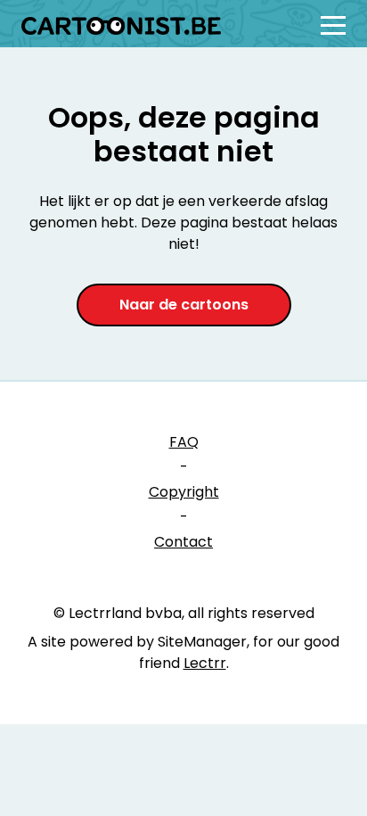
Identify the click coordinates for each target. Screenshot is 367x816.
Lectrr (205, 663)
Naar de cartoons (184, 304)
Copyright (184, 492)
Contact (183, 542)
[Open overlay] (333, 25)
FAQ (184, 442)
